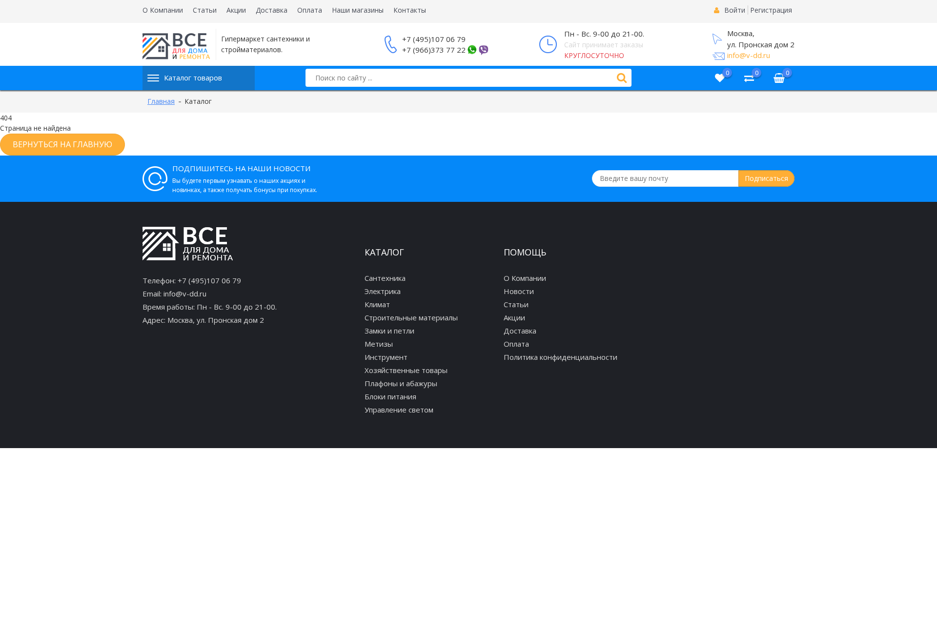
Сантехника (385, 278)
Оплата (309, 10)
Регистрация (771, 10)
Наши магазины (358, 10)
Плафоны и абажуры (401, 383)
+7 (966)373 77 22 (434, 50)
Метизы (379, 344)
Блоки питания (390, 396)
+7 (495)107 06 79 (434, 39)
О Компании (163, 10)
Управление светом (399, 409)
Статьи (205, 10)
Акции (236, 10)
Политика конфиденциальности (560, 357)
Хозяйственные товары (406, 370)
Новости (519, 291)
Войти (734, 10)
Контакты (409, 10)
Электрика (383, 291)
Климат (377, 304)
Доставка (271, 10)
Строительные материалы (411, 317)
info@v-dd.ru (748, 55)
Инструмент (386, 357)
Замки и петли (389, 330)
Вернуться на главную (62, 144)
